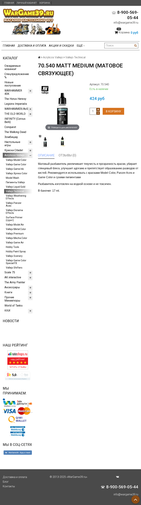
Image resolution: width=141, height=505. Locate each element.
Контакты (9, 486)
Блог (6, 481)
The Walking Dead (15, 132)
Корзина (45, 3)
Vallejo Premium (15, 233)
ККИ (7, 310)
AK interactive (12, 277)
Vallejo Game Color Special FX (16, 262)
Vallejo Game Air (15, 242)
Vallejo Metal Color (16, 229)
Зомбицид (11, 137)
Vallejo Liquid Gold (15, 186)
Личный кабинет (27, 3)
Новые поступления (12, 84)
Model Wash (12, 177)
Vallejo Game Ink (15, 169)
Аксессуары (12, 287)
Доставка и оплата (32, 45)
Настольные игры (12, 143)
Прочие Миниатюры (12, 299)
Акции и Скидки (61, 45)
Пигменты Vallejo (15, 182)
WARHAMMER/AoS (16, 108)
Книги (8, 292)
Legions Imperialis (15, 103)
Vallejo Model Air (15, 224)
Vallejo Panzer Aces (13, 204)
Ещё (80, 45)
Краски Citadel (13, 150)
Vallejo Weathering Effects (16, 197)
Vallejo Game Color (16, 164)
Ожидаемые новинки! (12, 67)
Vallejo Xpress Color (16, 173)
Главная (9, 3)
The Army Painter (14, 282)
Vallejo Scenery (14, 256)
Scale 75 (9, 272)
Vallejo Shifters (14, 267)
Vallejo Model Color (16, 160)
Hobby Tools (12, 247)
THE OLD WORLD (15, 113)
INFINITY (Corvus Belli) (14, 120)
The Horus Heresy (15, 98)
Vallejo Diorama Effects (14, 211)
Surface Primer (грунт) (14, 219)
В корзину (113, 111)
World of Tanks (13, 305)
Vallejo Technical (15, 191)
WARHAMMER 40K (13, 92)
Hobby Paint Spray (16, 251)
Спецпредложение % (16, 75)
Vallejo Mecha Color (16, 238)
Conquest (10, 127)
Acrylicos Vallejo (14, 155)
